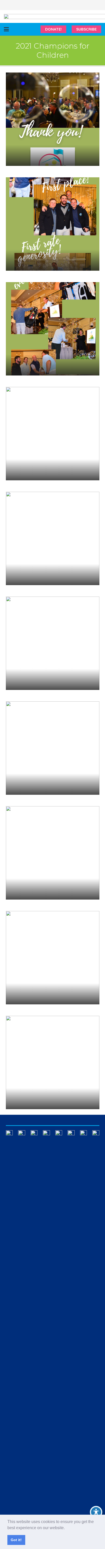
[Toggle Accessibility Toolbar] (96, 1512)
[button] (66, 1528)
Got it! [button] (16, 1540)
